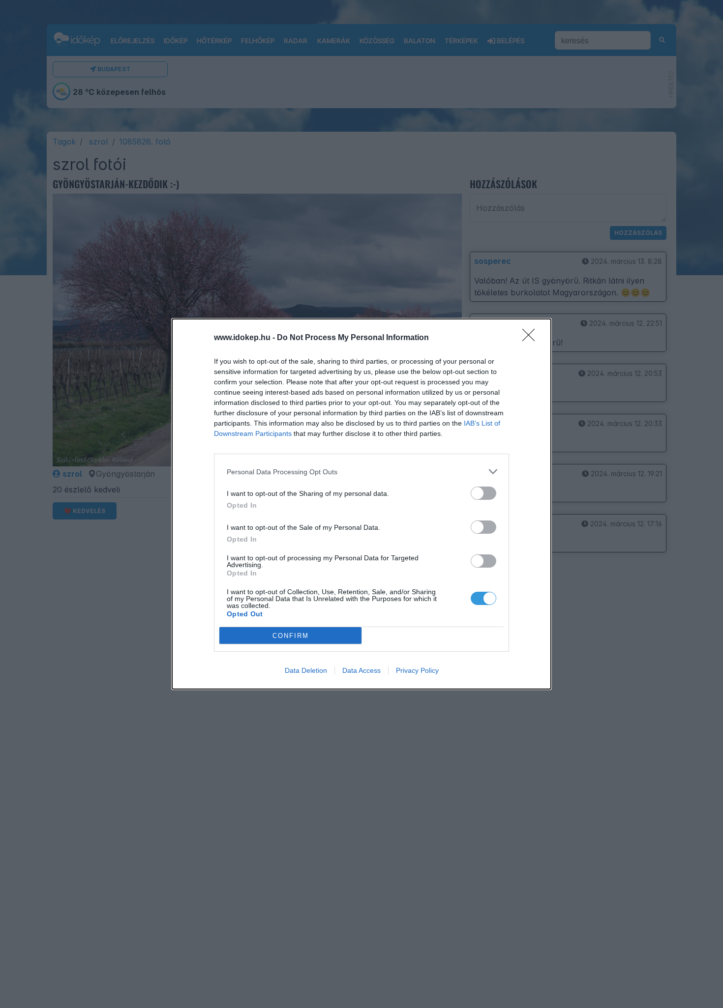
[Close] (531, 338)
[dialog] (361, 504)
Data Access (361, 670)
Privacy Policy (417, 670)
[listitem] (361, 471)
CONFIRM (290, 635)
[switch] (483, 493)
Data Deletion (306, 670)
